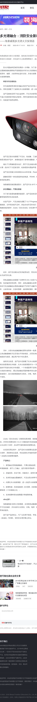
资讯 (32, 7)
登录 (3, 623)
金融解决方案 (27, 598)
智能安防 (30, 586)
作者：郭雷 (6, 45)
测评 (6, 29)
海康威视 (18, 598)
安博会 (18, 586)
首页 (23, 7)
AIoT (24, 586)
